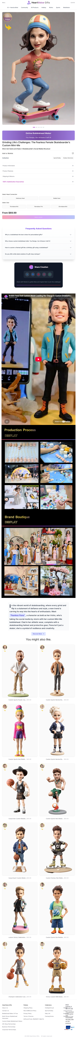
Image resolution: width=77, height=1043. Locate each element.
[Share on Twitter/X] (27, 274)
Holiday (44, 7)
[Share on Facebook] (33, 274)
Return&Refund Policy (30, 1010)
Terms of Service (28, 1016)
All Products (34, 7)
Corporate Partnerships (9, 1029)
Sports (58, 7)
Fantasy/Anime (49, 1016)
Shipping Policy (28, 1008)
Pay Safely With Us (69, 1007)
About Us (5, 1008)
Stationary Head (20, 198)
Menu (3, 2)
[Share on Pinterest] (38, 274)
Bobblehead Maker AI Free (10, 1013)
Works (51, 7)
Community (24, 7)
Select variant (38, 217)
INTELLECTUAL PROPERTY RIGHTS (34, 1019)
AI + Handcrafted (12, 7)
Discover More (37, 634)
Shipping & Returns (8, 176)
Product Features (8, 171)
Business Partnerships (8, 1027)
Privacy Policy (27, 1013)
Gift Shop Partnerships (9, 1024)
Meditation (66, 7)
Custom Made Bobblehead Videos (12, 1021)
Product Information (9, 165)
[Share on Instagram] (44, 274)
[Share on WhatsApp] (50, 274)
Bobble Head (56, 198)
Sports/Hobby (57, 158)
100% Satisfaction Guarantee (13, 182)
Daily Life (47, 1013)
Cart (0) (73, 2)
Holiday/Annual (49, 1008)
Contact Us (5, 1010)
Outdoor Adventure (68, 158)
